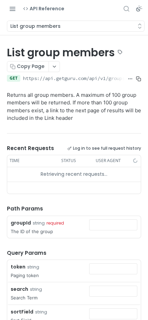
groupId (21, 222)
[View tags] (120, 53)
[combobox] (113, 224)
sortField (22, 311)
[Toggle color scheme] (139, 8)
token (18, 266)
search (19, 289)
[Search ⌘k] (126, 8)
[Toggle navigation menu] (12, 8)
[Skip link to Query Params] (2, 253)
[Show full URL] (130, 79)
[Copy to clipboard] (138, 79)
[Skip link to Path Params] (2, 209)
